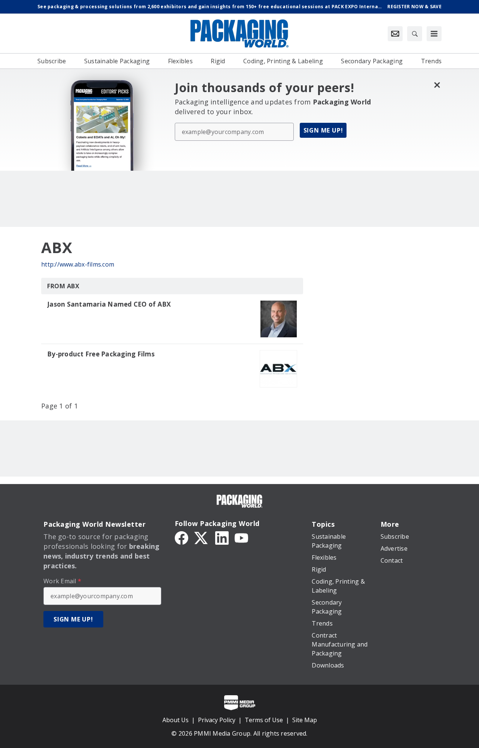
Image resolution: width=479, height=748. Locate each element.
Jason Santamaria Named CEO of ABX (109, 304)
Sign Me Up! (323, 130)
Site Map (304, 720)
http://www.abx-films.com (77, 264)
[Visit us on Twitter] (201, 537)
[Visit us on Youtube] (241, 537)
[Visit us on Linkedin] (222, 537)
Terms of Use (264, 720)
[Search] (414, 33)
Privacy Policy (216, 720)
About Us (175, 720)
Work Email (62, 581)
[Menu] (434, 33)
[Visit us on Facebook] (181, 537)
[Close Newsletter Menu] (437, 84)
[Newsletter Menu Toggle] (395, 33)
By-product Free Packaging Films (101, 354)
